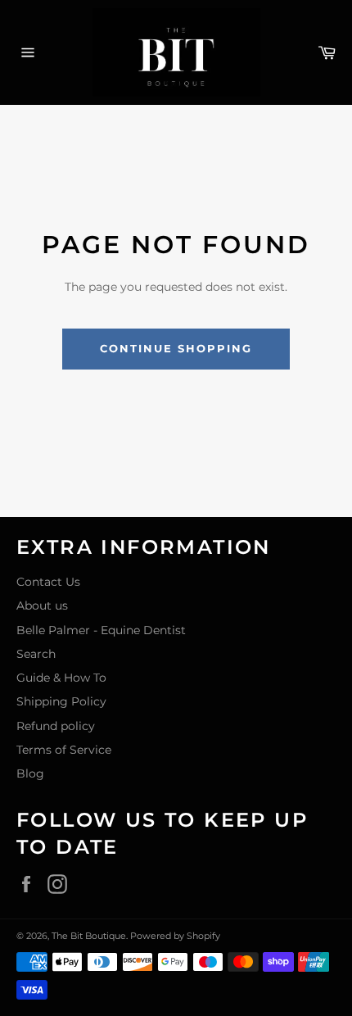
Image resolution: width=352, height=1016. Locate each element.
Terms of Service (63, 749)
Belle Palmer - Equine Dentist (101, 630)
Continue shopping (175, 348)
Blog (30, 773)
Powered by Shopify (175, 935)
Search (36, 653)
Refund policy (55, 726)
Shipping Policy (61, 701)
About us (42, 605)
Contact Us (48, 581)
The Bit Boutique (89, 935)
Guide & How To (61, 677)
